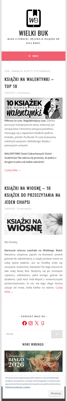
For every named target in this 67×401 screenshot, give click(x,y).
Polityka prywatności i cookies (17, 387)
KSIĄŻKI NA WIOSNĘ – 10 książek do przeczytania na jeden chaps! (32, 195)
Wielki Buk (33, 32)
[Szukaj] (56, 334)
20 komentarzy (24, 209)
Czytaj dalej (12, 170)
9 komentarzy (23, 93)
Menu (35, 55)
